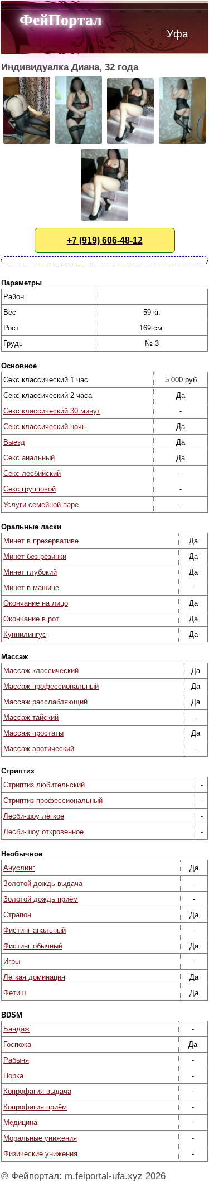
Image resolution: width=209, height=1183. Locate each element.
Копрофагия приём (35, 1107)
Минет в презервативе (41, 541)
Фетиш (14, 993)
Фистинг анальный (34, 930)
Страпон (17, 915)
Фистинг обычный (32, 946)
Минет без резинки (34, 556)
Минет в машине (31, 587)
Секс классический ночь (44, 426)
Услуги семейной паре (41, 504)
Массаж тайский (31, 717)
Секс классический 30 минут (51, 411)
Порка (13, 1076)
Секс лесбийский (32, 473)
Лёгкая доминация (34, 977)
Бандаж (16, 1029)
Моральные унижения (40, 1138)
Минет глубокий (30, 572)
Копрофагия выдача (37, 1091)
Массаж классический (41, 670)
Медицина (20, 1122)
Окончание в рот (31, 619)
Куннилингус (24, 634)
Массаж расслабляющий (45, 702)
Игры (11, 961)
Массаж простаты (33, 733)
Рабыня (16, 1060)
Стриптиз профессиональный (53, 800)
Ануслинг (19, 868)
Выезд (14, 442)
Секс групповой (29, 489)
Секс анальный (29, 458)
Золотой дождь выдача (42, 883)
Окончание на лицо (35, 603)
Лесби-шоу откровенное (43, 831)
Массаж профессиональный (51, 686)
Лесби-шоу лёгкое (33, 816)
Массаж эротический (38, 748)
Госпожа (17, 1044)
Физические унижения (40, 1154)
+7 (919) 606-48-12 (105, 240)
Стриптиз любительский (44, 785)
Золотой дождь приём (40, 899)
